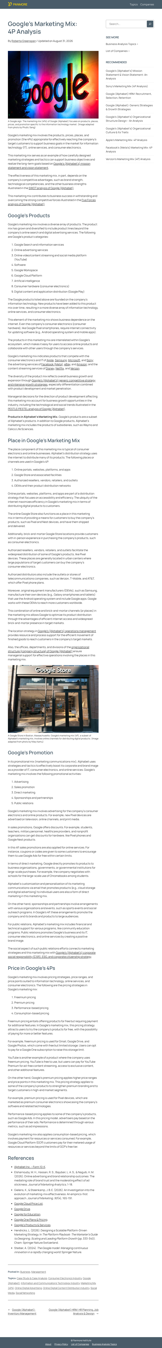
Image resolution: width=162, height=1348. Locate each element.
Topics (134, 4)
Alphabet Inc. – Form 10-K (29, 1167)
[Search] (150, 24)
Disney (50, 368)
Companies (147, 4)
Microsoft (74, 360)
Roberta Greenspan (24, 41)
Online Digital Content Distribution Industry (66, 1288)
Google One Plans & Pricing (30, 1219)
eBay (67, 364)
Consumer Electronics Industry (65, 1278)
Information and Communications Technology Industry (50, 1283)
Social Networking (25, 1293)
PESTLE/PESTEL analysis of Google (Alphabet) (36, 409)
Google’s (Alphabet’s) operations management (67, 631)
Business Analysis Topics (104, 1344)
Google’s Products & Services (32, 1225)
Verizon (74, 368)
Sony (90, 360)
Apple (50, 360)
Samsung (61, 360)
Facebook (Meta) (52, 364)
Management (38, 1271)
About (48, 1344)
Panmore (20, 4)
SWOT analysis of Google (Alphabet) (51, 188)
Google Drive (22, 1209)
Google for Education (27, 1214)
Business (25, 1271)
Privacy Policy (61, 1344)
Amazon (82, 364)
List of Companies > (118, 51)
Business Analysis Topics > (122, 44)
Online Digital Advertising (28, 1288)
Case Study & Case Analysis (32, 1278)
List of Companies (80, 1344)
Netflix (60, 368)
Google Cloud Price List (28, 1203)
